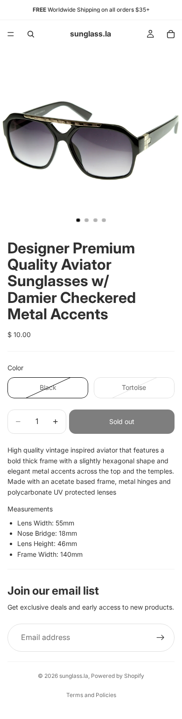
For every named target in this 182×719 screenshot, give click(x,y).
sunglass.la (73, 675)
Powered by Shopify (117, 675)
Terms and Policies (91, 694)
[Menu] (10, 34)
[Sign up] (160, 637)
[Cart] (171, 34)
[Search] (31, 34)
